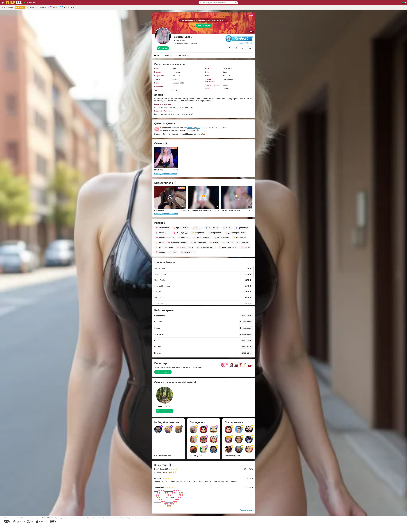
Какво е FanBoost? (245, 43)
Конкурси (56, 7)
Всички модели (7, 7)
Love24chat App (69, 7)
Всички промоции (43, 7)
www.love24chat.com (29, 518)
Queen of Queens (193, 128)
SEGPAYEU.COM (51, 518)
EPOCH (44, 518)
